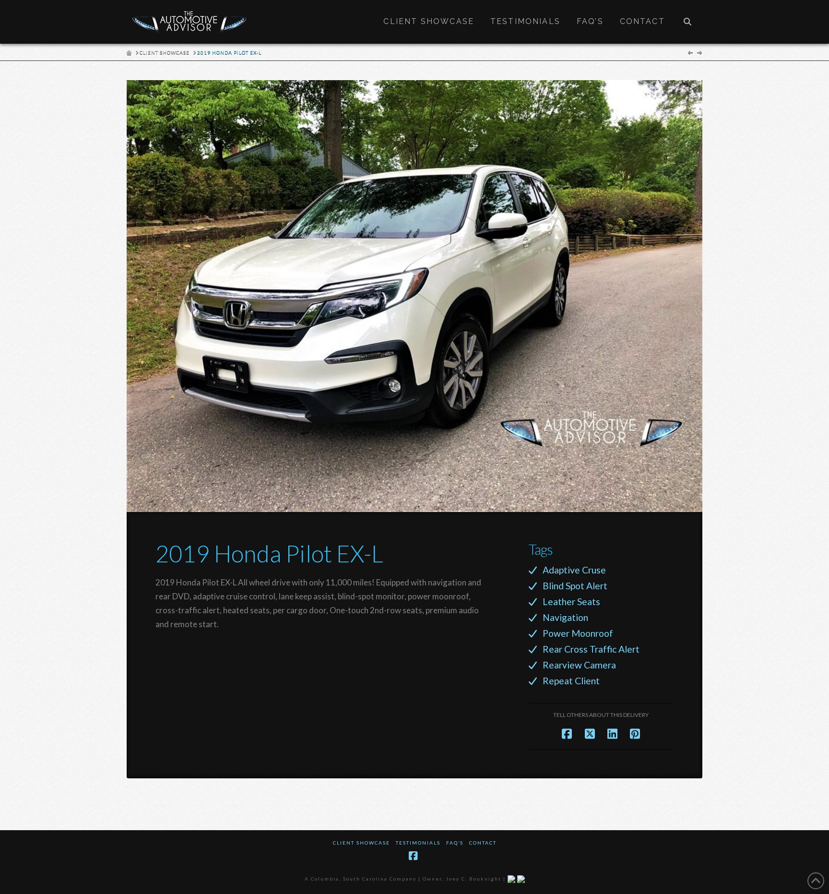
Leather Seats (571, 601)
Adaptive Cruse (574, 569)
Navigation (565, 617)
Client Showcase (361, 843)
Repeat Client (571, 680)
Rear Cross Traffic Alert (591, 649)
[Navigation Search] (687, 21)
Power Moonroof (578, 633)
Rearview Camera (579, 664)
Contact (483, 843)
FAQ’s (454, 843)
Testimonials (418, 843)
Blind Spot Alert (575, 585)
